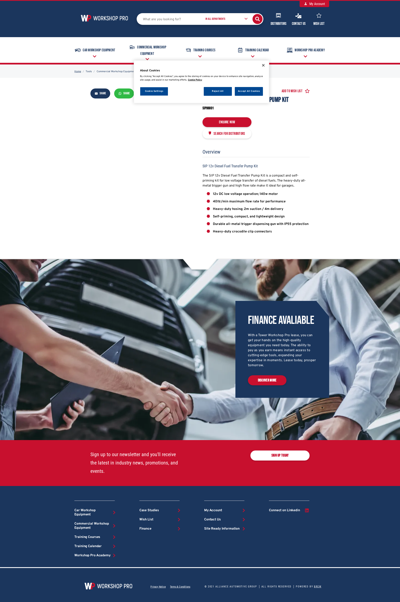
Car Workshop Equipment (99, 50)
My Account (317, 4)
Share (102, 94)
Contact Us (299, 23)
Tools (89, 71)
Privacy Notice (158, 586)
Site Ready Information (222, 529)
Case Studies (149, 510)
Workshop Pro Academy (310, 50)
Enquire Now (227, 122)
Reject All (218, 91)
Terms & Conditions (180, 586)
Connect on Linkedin (284, 510)
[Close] (263, 65)
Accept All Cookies (249, 91)
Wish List (319, 23)
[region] (201, 81)
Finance (145, 529)
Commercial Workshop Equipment (151, 50)
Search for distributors (229, 133)
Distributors (278, 23)
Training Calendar (257, 50)
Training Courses (204, 50)
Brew (317, 586)
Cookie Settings (154, 91)
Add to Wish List (292, 91)
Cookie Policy (195, 79)
